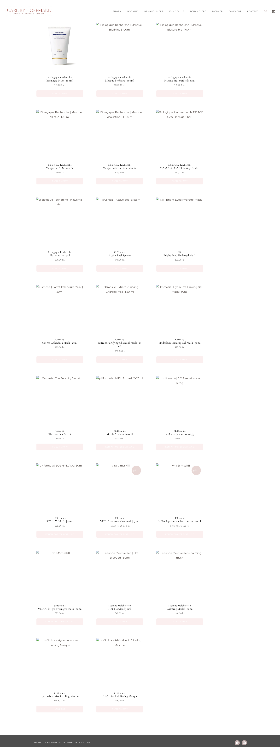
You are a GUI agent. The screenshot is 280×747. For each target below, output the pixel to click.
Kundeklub (176, 11)
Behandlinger (153, 11)
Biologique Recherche (60, 77)
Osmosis (59, 339)
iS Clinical (119, 252)
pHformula (120, 431)
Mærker (217, 11)
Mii (179, 252)
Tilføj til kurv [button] (60, 93)
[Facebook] (237, 742)
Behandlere (198, 11)
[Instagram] (244, 742)
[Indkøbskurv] (273, 11)
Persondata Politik (55, 743)
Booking (133, 11)
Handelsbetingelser (78, 743)
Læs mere (60, 709)
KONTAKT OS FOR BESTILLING (119, 447)
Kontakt (252, 11)
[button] (265, 11)
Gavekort (235, 11)
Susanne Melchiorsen (119, 605)
